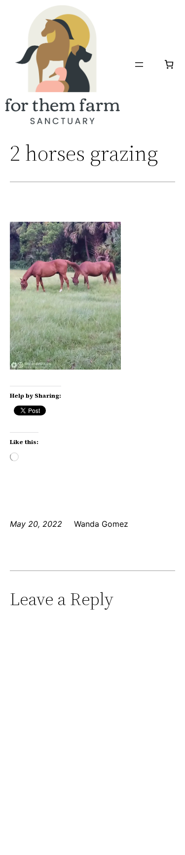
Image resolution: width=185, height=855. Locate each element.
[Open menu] (139, 64)
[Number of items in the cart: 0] (169, 64)
